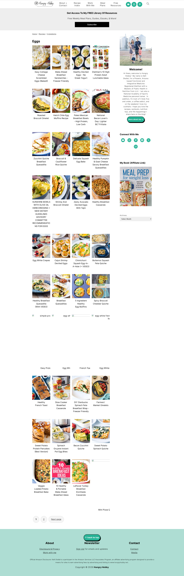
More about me (134, 119)
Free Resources (116, 4)
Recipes (42, 34)
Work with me (49, 552)
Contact (134, 549)
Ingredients (51, 34)
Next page (56, 519)
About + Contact (63, 4)
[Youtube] (128, 4)
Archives (123, 215)
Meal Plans (102, 4)
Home (34, 34)
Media (134, 552)
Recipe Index (77, 4)
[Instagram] (134, 4)
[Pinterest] (139, 4)
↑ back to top (92, 537)
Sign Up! (80, 549)
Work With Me (90, 4)
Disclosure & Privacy (50, 549)
